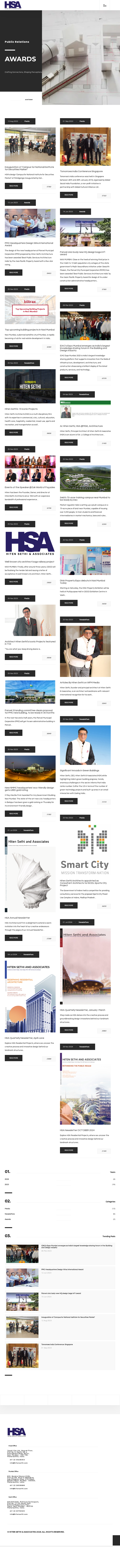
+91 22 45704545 (17, 1511)
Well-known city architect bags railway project (29, 562)
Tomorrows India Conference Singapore (81, 171)
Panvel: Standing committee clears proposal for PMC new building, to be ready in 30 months (29, 711)
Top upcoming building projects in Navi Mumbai (30, 330)
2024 (7, 1179)
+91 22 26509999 (17, 1485)
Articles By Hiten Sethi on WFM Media (80, 682)
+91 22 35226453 (17, 1460)
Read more (13, 186)
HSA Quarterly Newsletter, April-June (24, 1038)
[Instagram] (60, 1400)
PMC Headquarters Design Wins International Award (62, 1269)
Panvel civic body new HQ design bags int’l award (61, 1293)
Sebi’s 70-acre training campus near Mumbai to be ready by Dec (85, 498)
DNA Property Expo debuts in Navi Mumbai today (82, 581)
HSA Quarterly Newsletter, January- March (82, 1010)
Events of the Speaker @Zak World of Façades (30, 487)
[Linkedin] (84, 1400)
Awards (27, 203)
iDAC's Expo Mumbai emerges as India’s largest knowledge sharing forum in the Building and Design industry (85, 348)
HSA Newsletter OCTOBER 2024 (77, 1130)
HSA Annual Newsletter (17, 918)
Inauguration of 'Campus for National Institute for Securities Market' (68, 1317)
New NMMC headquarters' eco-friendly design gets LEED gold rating (29, 789)
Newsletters (29, 363)
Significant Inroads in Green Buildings (79, 770)
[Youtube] (108, 1400)
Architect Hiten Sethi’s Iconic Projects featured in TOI (30, 642)
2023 (7, 1184)
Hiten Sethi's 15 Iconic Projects (21, 409)
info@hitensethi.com (19, 1463)
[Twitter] (36, 1400)
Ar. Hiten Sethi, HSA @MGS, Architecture (81, 426)
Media (27, 121)
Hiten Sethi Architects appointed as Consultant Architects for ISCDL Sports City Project (83, 883)
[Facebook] (12, 1400)
